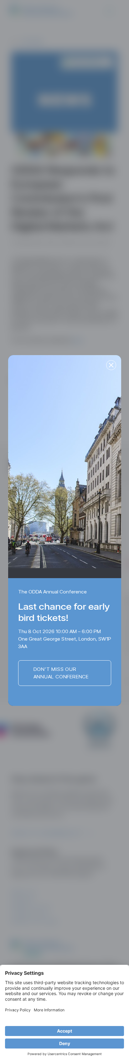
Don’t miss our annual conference (61, 673)
